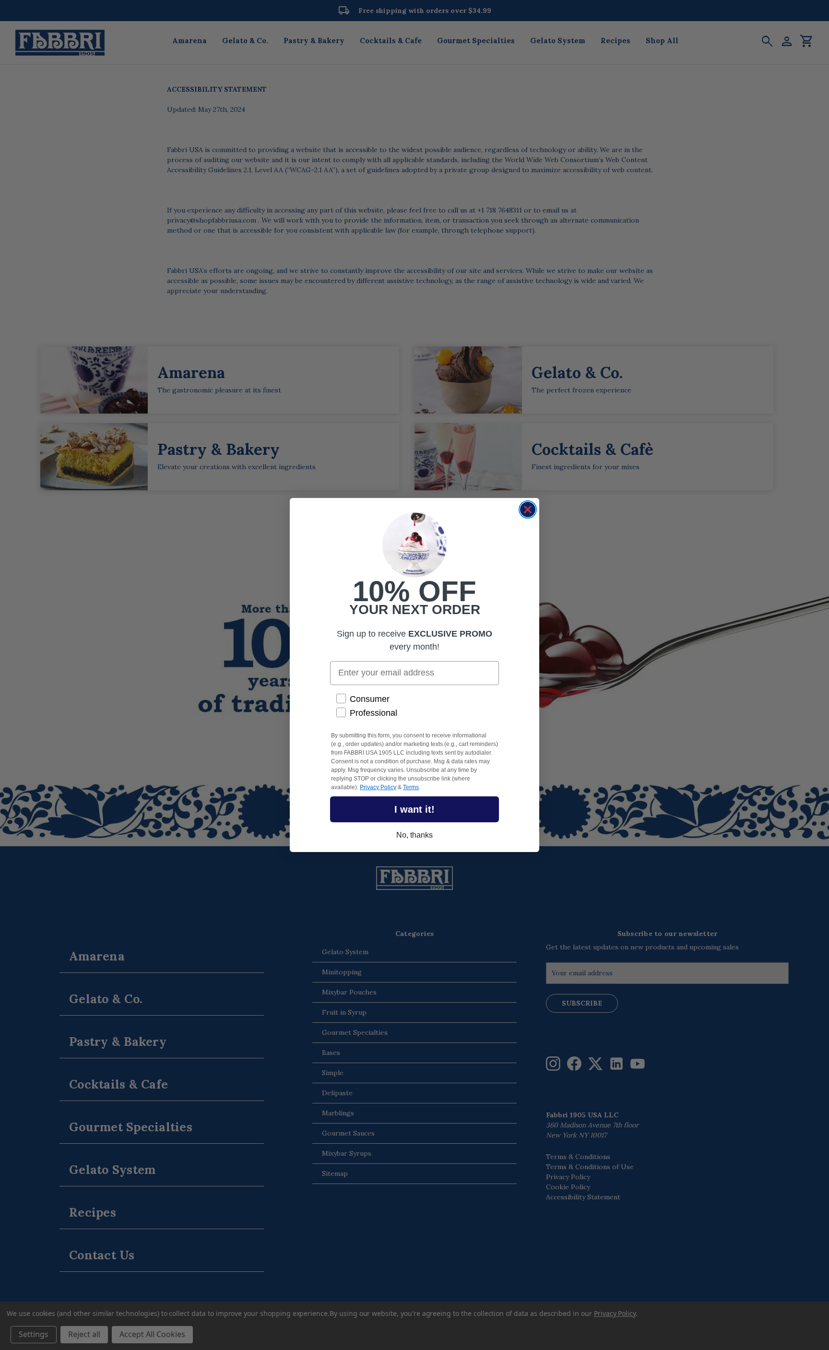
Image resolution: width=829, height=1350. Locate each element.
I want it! (414, 809)
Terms (411, 787)
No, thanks (414, 835)
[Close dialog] (527, 509)
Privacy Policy (378, 787)
